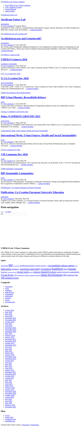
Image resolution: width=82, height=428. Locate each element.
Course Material (10, 9)
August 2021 (9, 378)
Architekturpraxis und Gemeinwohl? (21, 38)
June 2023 (8, 349)
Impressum (25, 425)
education (6, 268)
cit (47, 265)
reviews (52, 272)
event (2, 83)
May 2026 (8, 314)
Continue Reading (36, 30)
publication (4, 197)
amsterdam (4, 266)
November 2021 (10, 374)
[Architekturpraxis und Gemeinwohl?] (14, 34)
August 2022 (9, 361)
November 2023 (10, 341)
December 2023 (10, 339)
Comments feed (10, 419)
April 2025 (8, 326)
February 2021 (10, 388)
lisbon (31, 272)
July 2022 (8, 362)
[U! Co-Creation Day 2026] (10, 74)
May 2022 (8, 366)
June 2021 (8, 380)
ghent (65, 269)
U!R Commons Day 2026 (14, 154)
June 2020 (8, 401)
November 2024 (10, 330)
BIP (11, 265)
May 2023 (8, 351)
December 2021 (10, 372)
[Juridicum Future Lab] (9, 15)
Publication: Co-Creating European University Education (32, 192)
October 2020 (9, 395)
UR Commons (8, 26)
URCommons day (70, 275)
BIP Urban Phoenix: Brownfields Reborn (23, 97)
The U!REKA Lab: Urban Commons (17, 5)
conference (4, 64)
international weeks (12, 272)
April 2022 (8, 368)
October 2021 (9, 376)
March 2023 (9, 353)
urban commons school (32, 275)
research (45, 272)
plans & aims (9, 292)
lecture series (23, 272)
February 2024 (10, 335)
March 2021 (9, 386)
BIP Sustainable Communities (17, 173)
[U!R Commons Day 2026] (10, 150)
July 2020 (8, 399)
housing (4, 272)
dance (76, 265)
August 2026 (9, 310)
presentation (5, 24)
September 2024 (10, 332)
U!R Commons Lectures (13, 7)
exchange (46, 268)
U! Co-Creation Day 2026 (15, 78)
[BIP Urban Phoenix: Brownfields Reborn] (15, 93)
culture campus (67, 265)
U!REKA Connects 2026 (14, 59)
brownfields (16, 265)
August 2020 (9, 397)
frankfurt (57, 268)
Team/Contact (10, 11)
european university (30, 268)
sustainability (74, 272)
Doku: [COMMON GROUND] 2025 (20, 116)
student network (63, 272)
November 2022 (10, 357)
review (7, 121)
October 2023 (9, 343)
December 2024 (10, 328)
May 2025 (8, 324)
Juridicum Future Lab (13, 19)
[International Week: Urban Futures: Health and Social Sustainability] (24, 131)
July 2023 (8, 347)
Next (9, 212)
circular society (40, 266)
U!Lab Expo (7, 275)
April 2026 (8, 316)
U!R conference (19, 275)
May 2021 (8, 382)
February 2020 (10, 405)
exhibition (8, 290)
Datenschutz (35, 425)
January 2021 (9, 390)
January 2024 (9, 337)
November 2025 (10, 320)
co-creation (54, 265)
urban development (51, 274)
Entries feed (9, 417)
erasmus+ (16, 269)
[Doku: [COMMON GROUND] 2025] (14, 112)
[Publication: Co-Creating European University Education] (21, 188)
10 (6, 212)
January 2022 (9, 370)
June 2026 (8, 312)
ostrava (36, 272)
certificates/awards (27, 266)
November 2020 (10, 393)
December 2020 (10, 391)
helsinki (72, 269)
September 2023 (10, 345)
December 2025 (10, 318)
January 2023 (9, 355)
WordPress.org (10, 421)
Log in (7, 415)
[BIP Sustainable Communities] (12, 169)
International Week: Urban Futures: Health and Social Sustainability (39, 135)
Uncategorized (10, 302)
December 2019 (10, 407)
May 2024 (8, 333)
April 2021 (8, 384)
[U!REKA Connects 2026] (10, 55)
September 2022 (10, 359)
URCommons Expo (10, 278)
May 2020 (8, 403)
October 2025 (9, 322)
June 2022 (8, 364)
